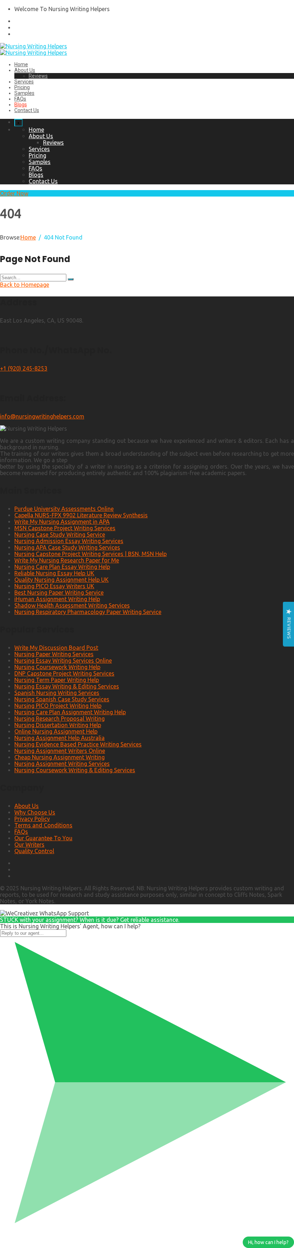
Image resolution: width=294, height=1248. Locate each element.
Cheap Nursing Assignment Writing (59, 757)
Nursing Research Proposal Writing (59, 718)
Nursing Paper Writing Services (54, 654)
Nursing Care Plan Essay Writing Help (62, 566)
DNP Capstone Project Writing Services (64, 673)
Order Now (14, 193)
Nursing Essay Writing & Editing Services (66, 686)
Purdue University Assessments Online (64, 509)
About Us (24, 70)
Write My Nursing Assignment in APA (62, 521)
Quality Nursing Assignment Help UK (61, 579)
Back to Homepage (24, 284)
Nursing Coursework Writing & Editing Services (74, 770)
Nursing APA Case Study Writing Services (67, 547)
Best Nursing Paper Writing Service (59, 592)
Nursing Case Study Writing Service (59, 534)
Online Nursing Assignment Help (56, 731)
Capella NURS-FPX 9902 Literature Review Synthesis (81, 515)
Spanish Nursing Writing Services (56, 693)
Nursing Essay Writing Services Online (63, 660)
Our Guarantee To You (43, 838)
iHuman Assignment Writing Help (57, 599)
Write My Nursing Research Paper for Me (66, 560)
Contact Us (26, 110)
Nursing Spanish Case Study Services (61, 699)
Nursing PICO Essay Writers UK (54, 586)
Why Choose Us (34, 812)
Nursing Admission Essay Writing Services (68, 541)
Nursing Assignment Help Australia (59, 738)
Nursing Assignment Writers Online (59, 751)
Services (24, 81)
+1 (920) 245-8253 (23, 368)
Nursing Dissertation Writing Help (57, 725)
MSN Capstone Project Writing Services (64, 528)
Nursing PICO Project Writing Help (57, 705)
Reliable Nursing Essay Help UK (54, 573)
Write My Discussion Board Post (56, 647)
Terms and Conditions (43, 825)
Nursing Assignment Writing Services (62, 763)
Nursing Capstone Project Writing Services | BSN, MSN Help (90, 554)
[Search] (71, 279)
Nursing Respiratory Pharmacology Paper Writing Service (87, 612)
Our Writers (29, 844)
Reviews (38, 76)
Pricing (22, 87)
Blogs (20, 104)
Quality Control (34, 851)
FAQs (20, 99)
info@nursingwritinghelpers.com (42, 416)
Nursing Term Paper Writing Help (56, 680)
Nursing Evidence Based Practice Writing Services (78, 744)
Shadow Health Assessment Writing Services (72, 605)
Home (21, 64)
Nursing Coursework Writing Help (57, 667)
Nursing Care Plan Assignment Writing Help (70, 712)
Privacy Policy (32, 819)
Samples (24, 93)
